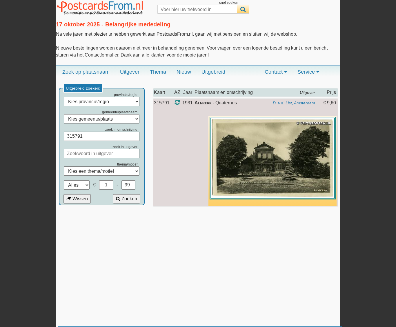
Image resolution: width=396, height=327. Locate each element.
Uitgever (129, 72)
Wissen (79, 198)
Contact (274, 72)
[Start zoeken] (243, 9)
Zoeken (128, 198)
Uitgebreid (213, 72)
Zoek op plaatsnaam (86, 72)
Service (306, 72)
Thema (158, 72)
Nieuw (184, 72)
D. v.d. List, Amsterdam (294, 103)
